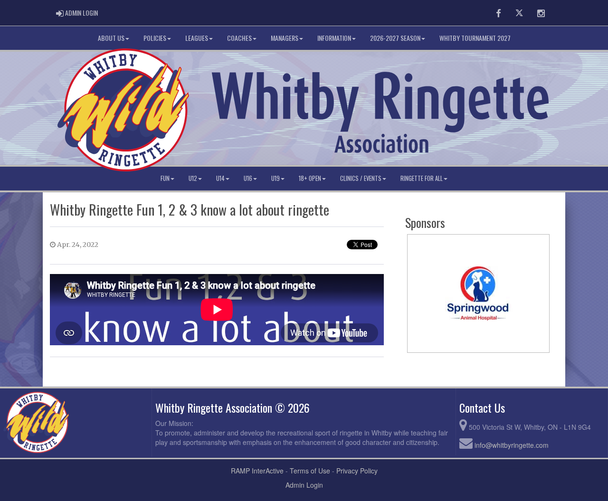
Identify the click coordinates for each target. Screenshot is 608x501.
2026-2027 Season (395, 38)
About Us (111, 38)
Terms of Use (310, 470)
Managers (284, 38)
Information (334, 38)
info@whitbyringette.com (512, 445)
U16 (248, 178)
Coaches (239, 38)
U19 (275, 178)
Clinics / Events (360, 178)
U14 (220, 178)
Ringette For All (421, 178)
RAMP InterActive (257, 470)
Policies (154, 38)
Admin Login (304, 485)
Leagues (196, 38)
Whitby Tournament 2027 (475, 38)
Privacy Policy (357, 470)
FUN (165, 178)
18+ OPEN (310, 178)
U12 (193, 178)
